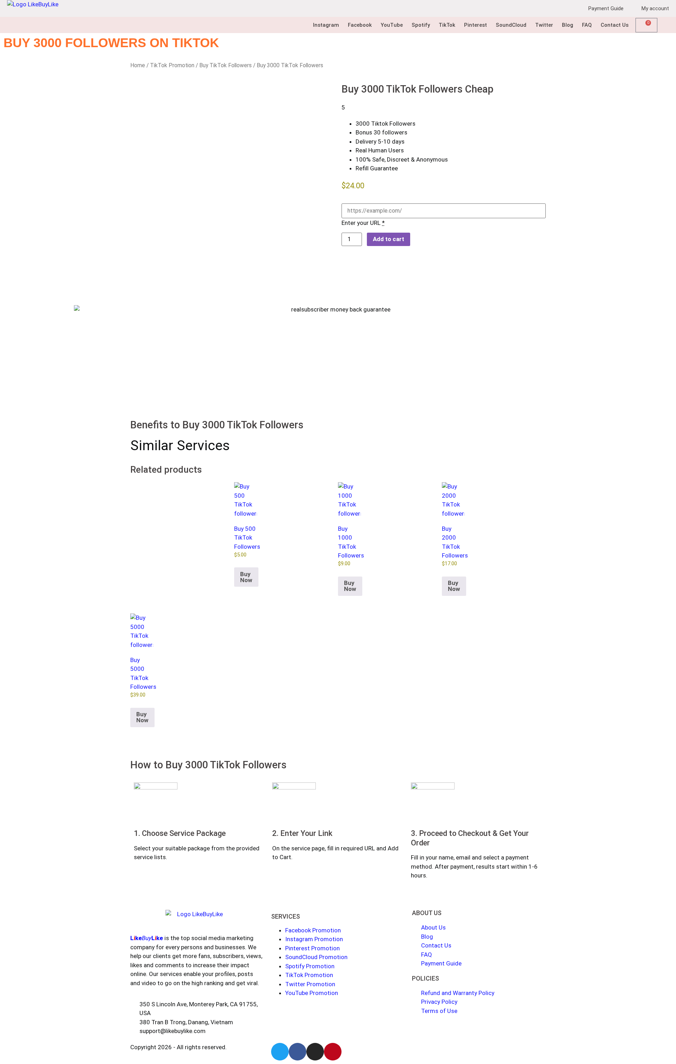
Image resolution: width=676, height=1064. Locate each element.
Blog (567, 25)
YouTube (392, 25)
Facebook (360, 25)
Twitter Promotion (310, 984)
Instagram (326, 25)
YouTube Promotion (311, 992)
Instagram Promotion (314, 939)
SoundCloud (511, 25)
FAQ (587, 25)
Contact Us (614, 25)
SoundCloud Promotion (316, 957)
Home (137, 65)
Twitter (544, 25)
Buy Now (246, 577)
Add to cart (388, 239)
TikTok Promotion (172, 65)
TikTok (447, 25)
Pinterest (475, 25)
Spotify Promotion (309, 966)
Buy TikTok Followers (225, 65)
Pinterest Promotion (312, 948)
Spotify (421, 25)
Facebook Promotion (313, 930)
